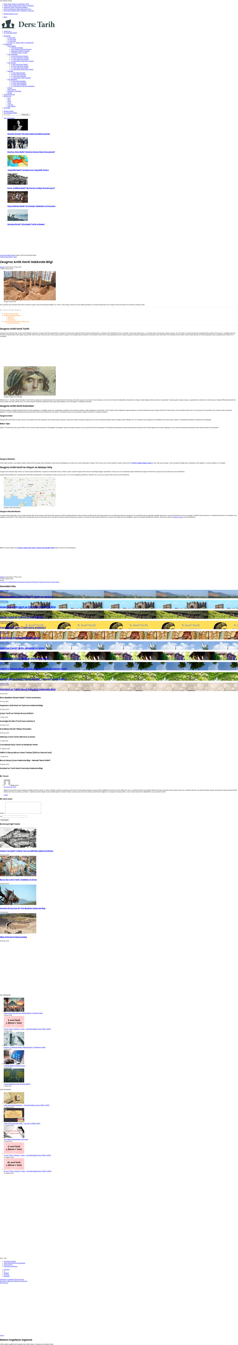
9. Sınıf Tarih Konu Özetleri (19, 64)
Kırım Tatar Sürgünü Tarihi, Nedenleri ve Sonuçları (19, 10)
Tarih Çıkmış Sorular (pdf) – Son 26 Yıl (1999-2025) (22, 1123)
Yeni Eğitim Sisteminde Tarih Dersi (16, 1139)
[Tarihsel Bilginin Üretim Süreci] (14, 1063)
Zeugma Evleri (11, 316)
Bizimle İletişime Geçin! (11, 14)
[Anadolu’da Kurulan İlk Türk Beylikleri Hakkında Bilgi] (18, 904)
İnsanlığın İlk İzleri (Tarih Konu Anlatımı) (23, 627)
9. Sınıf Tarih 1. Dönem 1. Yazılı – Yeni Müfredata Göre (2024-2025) (27, 1029)
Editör (2, 267)
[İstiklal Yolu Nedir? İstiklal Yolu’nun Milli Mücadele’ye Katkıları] (18, 847)
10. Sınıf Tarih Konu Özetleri (19, 66)
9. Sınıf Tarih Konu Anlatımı (19, 56)
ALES (9, 103)
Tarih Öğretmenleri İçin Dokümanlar (14, 1263)
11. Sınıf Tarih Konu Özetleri (19, 68)
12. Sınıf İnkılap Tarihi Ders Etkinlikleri (22, 86)
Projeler (9, 93)
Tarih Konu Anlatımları (7, 621)
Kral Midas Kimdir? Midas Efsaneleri (20, 637)
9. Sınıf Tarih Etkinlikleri (18, 81)
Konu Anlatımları (12, 54)
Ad (1, 816)
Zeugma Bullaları (12, 319)
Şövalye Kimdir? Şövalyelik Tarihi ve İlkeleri (26, 224)
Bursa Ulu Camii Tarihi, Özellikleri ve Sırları (18, 879)
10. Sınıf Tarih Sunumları (18, 74)
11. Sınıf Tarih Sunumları (18, 76)
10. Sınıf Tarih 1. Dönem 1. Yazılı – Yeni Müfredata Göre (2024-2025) (28, 1171)
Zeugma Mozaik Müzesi (14, 323)
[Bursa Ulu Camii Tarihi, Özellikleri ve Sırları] (18, 876)
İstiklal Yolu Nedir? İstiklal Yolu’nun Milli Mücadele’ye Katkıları (26, 851)
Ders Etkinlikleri (12, 79)
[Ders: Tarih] (28, 28)
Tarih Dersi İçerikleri (10, 1261)
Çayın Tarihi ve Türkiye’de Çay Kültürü (22, 617)
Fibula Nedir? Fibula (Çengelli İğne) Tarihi (16, 4)
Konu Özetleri (11, 63)
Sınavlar (7, 96)
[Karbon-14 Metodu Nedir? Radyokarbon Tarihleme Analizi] (14, 1045)
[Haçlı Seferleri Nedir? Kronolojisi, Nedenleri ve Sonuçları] (17, 202)
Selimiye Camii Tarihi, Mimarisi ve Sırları (22, 648)
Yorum (2, 813)
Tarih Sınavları (8, 1264)
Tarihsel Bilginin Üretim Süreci (14, 1066)
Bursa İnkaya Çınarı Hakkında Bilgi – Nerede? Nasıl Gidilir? (33, 679)
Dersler (7, 36)
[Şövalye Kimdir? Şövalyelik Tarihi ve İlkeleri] (17, 220)
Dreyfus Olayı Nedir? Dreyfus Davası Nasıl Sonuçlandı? (31, 152)
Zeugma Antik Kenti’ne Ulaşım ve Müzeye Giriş (16, 321)
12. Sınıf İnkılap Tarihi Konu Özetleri (22, 69)
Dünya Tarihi (4, 632)
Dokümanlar (9, 94)
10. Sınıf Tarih (11, 39)
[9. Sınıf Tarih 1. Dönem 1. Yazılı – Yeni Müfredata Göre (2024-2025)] (14, 1027)
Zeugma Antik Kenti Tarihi (11, 313)
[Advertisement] (119, 240)
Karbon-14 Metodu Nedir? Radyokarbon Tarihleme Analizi (24, 1047)
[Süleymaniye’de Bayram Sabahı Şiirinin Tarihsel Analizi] (14, 1011)
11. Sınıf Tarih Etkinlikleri (18, 84)
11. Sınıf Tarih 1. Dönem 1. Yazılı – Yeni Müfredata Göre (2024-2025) (27, 1155)
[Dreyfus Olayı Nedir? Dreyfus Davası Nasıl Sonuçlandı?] (17, 148)
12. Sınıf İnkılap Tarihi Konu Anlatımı (22, 61)
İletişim (7, 108)
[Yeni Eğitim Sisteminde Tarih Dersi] (14, 1137)
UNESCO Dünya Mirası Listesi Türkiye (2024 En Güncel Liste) (33, 668)
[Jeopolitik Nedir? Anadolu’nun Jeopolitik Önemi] (17, 166)
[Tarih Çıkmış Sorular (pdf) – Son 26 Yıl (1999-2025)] (14, 1121)
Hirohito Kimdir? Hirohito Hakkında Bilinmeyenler (28, 134)
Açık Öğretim (11, 106)
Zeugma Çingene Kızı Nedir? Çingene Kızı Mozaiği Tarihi (35, 548)
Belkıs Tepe (10, 318)
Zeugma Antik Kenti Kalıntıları (12, 315)
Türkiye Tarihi (12, 257)
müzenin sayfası (177, 517)
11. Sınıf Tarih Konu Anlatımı (20, 59)
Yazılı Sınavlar (11, 89)
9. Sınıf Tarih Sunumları (18, 73)
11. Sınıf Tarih (11, 41)
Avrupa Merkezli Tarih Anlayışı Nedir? (17, 1084)
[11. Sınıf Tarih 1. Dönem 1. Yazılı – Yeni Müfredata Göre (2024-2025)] (14, 1153)
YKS (9, 99)
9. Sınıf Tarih (11, 37)
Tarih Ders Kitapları (17, 47)
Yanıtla (6, 795)
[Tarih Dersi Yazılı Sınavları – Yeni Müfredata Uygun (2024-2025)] (14, 1103)
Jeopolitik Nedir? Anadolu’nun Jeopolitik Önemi (28, 170)
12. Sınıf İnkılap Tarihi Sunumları (21, 78)
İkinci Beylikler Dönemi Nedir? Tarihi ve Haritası (26, 596)
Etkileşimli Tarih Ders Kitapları (20, 51)
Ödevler (9, 88)
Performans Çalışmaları (14, 91)
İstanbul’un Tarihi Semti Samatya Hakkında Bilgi (28, 689)
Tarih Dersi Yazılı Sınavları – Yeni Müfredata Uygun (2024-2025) (27, 1105)
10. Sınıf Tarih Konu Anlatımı (20, 57)
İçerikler (8, 44)
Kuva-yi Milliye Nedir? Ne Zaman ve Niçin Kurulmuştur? (31, 188)
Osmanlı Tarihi (4, 642)
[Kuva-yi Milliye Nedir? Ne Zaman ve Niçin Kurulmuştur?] (17, 184)
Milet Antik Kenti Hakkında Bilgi (13, 937)
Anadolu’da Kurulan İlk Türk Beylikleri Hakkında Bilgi (22, 908)
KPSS (9, 101)
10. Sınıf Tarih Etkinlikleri (18, 83)
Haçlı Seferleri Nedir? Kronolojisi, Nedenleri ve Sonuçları (31, 206)
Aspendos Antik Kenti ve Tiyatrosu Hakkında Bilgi (28, 607)
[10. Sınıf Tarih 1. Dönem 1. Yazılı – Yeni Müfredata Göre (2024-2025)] (14, 1169)
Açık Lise (10, 104)
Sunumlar (10, 71)
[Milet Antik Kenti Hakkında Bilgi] (18, 933)
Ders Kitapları (11, 46)
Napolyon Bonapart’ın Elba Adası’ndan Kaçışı (17, 9)
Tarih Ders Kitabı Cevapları (19, 52)
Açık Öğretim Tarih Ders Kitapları (21, 49)
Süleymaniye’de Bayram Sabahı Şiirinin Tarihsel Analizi (23, 1013)
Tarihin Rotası (10, 255)
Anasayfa (3, 255)
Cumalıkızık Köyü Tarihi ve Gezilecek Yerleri (24, 658)
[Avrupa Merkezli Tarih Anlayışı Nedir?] (14, 1082)
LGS (8, 98)
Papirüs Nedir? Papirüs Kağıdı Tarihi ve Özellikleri (19, 5)
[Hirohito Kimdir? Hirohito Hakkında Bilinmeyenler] (17, 130)
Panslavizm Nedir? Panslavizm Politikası (16, 7)
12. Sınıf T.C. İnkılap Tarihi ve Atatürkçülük (20, 42)
